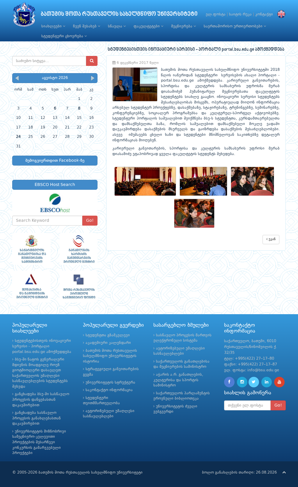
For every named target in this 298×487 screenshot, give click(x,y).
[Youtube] (279, 382)
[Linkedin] (266, 382)
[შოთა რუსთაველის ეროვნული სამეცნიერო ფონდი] (78, 287)
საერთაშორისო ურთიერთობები (234, 26)
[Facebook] (229, 382)
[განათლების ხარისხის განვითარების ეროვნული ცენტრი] (78, 249)
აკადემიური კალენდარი (108, 343)
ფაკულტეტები (147, 26)
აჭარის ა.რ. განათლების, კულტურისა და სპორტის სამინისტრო (178, 380)
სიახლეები (52, 26)
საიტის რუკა (240, 14)
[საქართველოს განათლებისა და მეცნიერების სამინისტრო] (31, 249)
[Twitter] (254, 382)
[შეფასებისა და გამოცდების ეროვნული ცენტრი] (31, 287)
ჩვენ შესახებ (85, 26)
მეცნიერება (182, 26)
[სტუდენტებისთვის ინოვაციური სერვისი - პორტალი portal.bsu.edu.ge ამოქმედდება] (147, 181)
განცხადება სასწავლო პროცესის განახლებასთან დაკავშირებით (36, 418)
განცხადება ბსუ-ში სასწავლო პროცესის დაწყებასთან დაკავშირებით (40, 399)
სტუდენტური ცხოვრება (62, 36)
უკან (271, 239)
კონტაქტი (264, 14)
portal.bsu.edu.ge (177, 80)
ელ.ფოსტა (216, 14)
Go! (90, 221)
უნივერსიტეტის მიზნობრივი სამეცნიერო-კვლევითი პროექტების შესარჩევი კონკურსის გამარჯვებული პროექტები (39, 442)
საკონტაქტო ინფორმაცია (109, 390)
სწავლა (115, 26)
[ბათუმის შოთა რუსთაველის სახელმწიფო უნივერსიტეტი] (24, 15)
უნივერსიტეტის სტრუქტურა (110, 382)
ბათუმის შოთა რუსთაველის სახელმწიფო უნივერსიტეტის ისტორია (110, 356)
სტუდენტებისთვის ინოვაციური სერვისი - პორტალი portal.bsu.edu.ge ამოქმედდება (41, 346)
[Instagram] (242, 382)
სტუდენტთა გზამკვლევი (108, 335)
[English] (280, 14)
